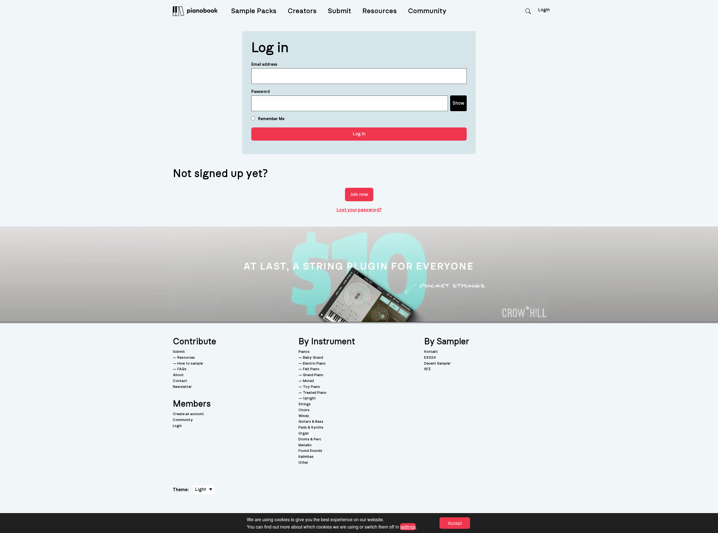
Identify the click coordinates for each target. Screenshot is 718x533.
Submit (339, 11)
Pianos (304, 352)
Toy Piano (311, 387)
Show (458, 103)
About (178, 375)
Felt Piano (311, 369)
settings (408, 526)
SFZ (427, 369)
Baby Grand (313, 358)
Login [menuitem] (544, 10)
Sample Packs (254, 11)
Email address (264, 65)
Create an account (188, 414)
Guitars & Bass (310, 422)
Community (427, 11)
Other (303, 463)
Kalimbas (306, 457)
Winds (303, 416)
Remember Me (270, 119)
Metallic (305, 445)
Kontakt (431, 352)
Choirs (304, 410)
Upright (309, 398)
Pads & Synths (310, 427)
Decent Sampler (437, 363)
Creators (302, 11)
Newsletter (182, 387)
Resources (379, 11)
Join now (359, 194)
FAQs (182, 369)
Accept (455, 523)
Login (177, 426)
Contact (180, 381)
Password (260, 92)
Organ (303, 433)
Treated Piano (314, 393)
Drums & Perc (309, 439)
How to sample (190, 363)
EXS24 (430, 358)
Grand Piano (313, 375)
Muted (308, 381)
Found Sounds (310, 451)
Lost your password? (359, 210)
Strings (304, 404)
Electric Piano (314, 363)
